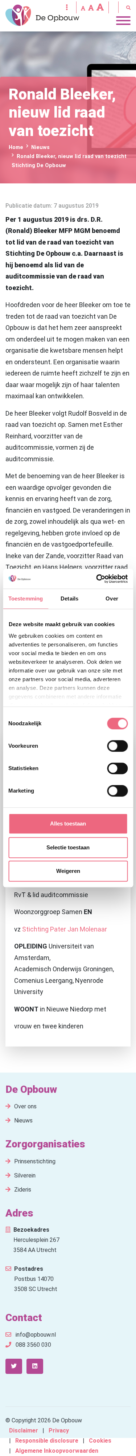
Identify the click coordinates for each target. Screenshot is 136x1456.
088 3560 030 (32, 1344)
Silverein (25, 1175)
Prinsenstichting (34, 1161)
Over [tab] (112, 598)
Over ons (25, 1106)
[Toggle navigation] (123, 22)
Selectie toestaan (68, 847)
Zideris (22, 1189)
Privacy (59, 1430)
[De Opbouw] (42, 15)
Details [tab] (69, 598)
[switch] (117, 746)
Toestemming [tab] (25, 598)
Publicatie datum (28, 205)
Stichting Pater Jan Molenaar (64, 929)
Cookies (100, 1440)
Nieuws (23, 1120)
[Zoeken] (127, 7)
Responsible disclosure (46, 1440)
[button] (83, 8)
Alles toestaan (68, 823)
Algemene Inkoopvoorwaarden (56, 1450)
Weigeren (68, 871)
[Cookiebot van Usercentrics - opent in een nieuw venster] (97, 578)
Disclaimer (23, 1430)
